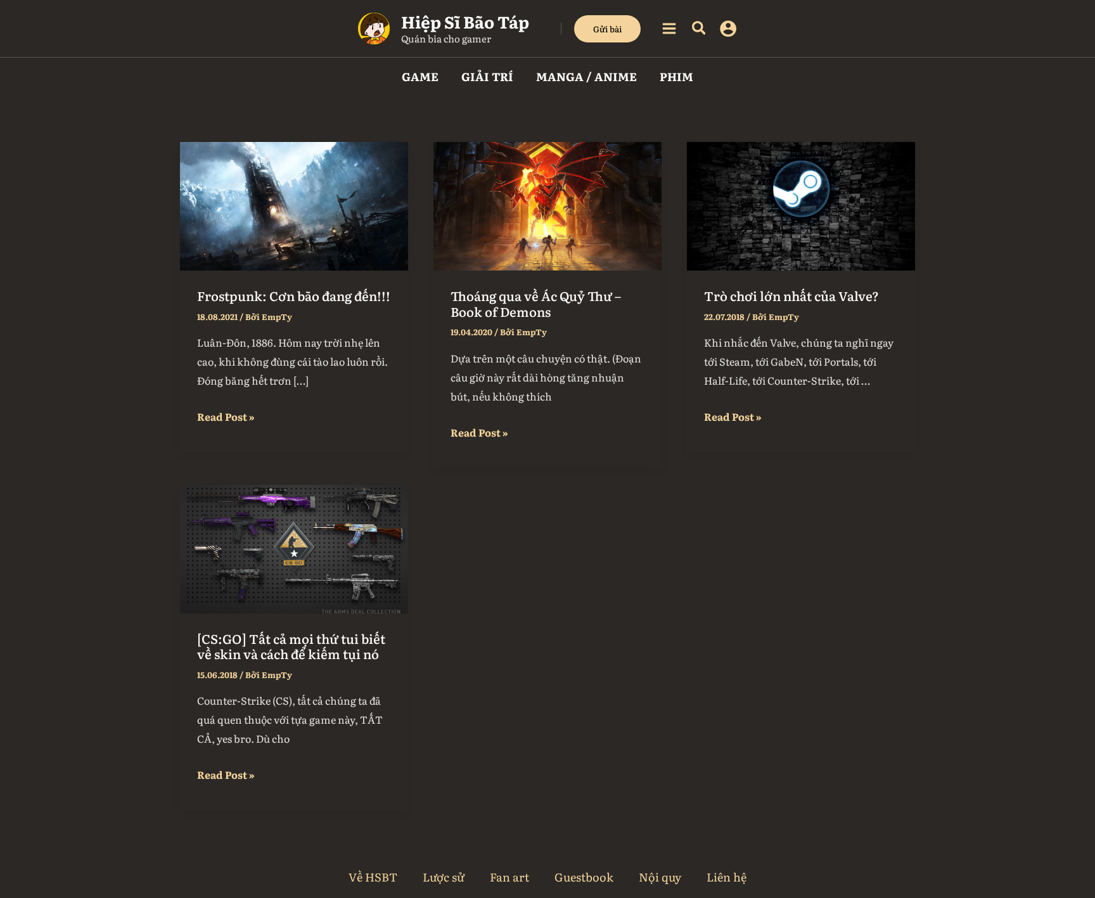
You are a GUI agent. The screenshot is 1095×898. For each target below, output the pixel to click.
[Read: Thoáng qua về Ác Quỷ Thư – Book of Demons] (547, 204)
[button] (607, 28)
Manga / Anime (586, 76)
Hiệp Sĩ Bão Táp (465, 21)
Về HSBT (373, 876)
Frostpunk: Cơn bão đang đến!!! (293, 295)
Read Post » (226, 415)
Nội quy (660, 876)
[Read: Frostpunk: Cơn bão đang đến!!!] (294, 204)
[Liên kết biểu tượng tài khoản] (728, 28)
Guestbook (583, 876)
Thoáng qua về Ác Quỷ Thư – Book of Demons (536, 303)
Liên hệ (726, 876)
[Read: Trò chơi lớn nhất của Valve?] (801, 204)
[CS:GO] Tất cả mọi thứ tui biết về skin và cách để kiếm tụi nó (291, 646)
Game (420, 76)
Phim (676, 76)
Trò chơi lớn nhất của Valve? (791, 295)
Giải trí (487, 76)
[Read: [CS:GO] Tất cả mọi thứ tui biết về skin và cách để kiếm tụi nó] (294, 547)
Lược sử (443, 876)
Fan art (509, 876)
